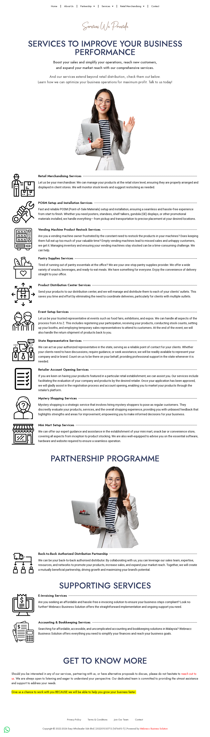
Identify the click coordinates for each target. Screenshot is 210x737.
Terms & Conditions (97, 719)
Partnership (86, 6)
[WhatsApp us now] (7, 729)
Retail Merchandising (130, 6)
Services (106, 6)
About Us (69, 6)
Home (54, 6)
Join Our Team (121, 719)
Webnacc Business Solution (154, 728)
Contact (155, 6)
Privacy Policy (74, 719)
